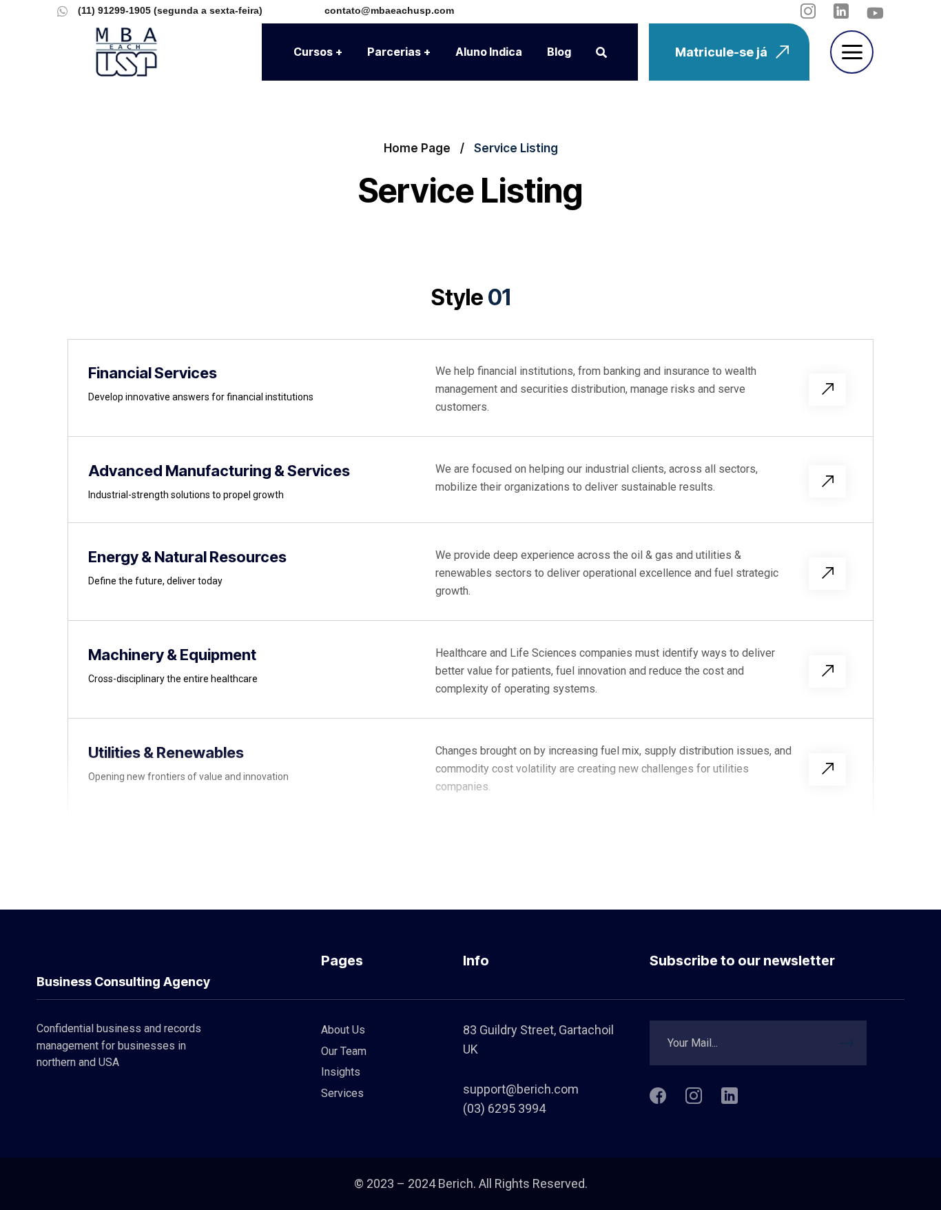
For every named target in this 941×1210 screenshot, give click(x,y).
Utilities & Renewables (166, 752)
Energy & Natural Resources (187, 557)
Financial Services (152, 373)
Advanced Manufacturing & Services (219, 471)
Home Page (417, 148)
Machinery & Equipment (172, 655)
